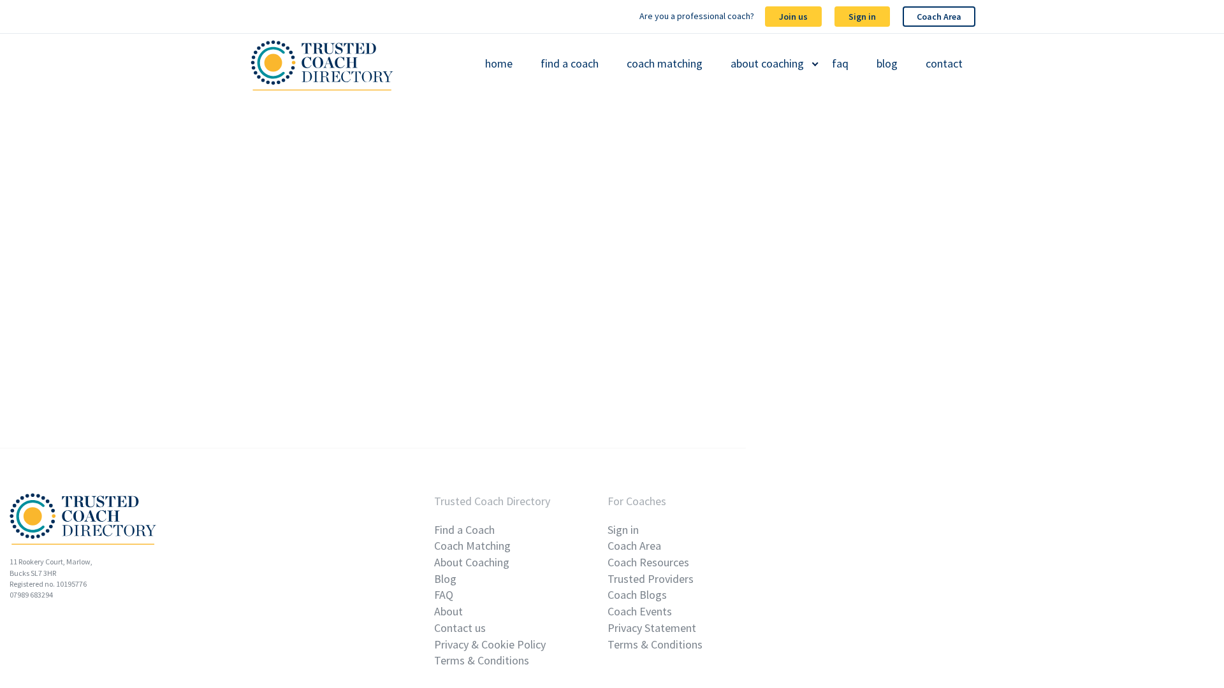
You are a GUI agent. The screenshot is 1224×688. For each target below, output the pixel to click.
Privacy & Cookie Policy (490, 644)
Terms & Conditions (481, 660)
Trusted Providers (651, 578)
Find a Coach (464, 529)
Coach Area (939, 16)
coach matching (665, 63)
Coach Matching (472, 545)
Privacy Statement (652, 627)
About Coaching (471, 562)
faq (840, 63)
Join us (793, 16)
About (448, 611)
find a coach (570, 63)
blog (887, 63)
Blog (445, 578)
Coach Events (640, 611)
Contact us (460, 627)
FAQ (443, 594)
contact (944, 63)
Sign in (862, 16)
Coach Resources (648, 562)
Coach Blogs (637, 594)
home (499, 63)
